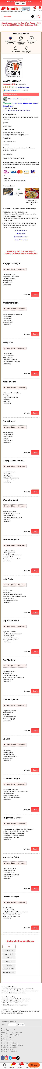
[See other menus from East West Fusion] (13, 77)
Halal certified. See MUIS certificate (19, 99)
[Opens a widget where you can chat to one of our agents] (34, 1065)
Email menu (21, 233)
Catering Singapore (7, 1037)
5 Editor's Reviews (11, 94)
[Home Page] (11, 9)
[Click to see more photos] (8, 195)
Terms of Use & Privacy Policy (10, 1035)
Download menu (21, 230)
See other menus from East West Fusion (17, 111)
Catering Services (6, 1041)
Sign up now (20, 3)
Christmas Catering (7, 1049)
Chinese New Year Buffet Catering (12, 1045)
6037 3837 (17, 103)
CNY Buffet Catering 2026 (9, 1047)
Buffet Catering (6, 1039)
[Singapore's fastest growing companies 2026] (26, 9)
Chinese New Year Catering (9, 1043)
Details (35, 294)
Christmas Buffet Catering (9, 1051)
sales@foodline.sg (8, 1029)
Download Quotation (21, 237)
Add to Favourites (22, 240)
